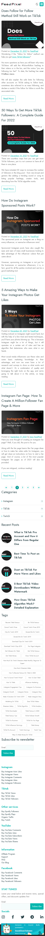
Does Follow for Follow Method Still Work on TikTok (21, 13)
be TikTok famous (33, 622)
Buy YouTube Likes (9, 833)
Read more (8, 98)
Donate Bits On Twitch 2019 (22, 637)
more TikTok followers (21, 57)
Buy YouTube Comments (11, 830)
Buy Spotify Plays (8, 814)
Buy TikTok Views (8, 793)
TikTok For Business (12, 720)
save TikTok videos (33, 701)
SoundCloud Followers (23, 930)
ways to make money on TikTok (22, 735)
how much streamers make (22, 668)
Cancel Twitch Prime (10, 627)
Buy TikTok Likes (8, 796)
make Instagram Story (34, 697)
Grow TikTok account (32, 656)
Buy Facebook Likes (9, 878)
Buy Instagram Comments (11, 777)
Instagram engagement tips (12, 687)
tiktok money (35, 725)
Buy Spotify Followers (10, 811)
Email (3, 747)
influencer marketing (31, 682)
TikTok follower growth (32, 716)
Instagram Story (37, 692)
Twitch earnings (24, 730)
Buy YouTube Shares (9, 841)
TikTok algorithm (22, 706)
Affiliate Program (8, 854)
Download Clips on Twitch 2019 (22, 641)
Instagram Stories (23, 692)
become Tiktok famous (12, 622)
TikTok (6, 508)
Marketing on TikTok (12, 701)
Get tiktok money (11, 656)
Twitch (6, 516)
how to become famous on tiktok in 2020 (22, 673)
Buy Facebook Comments (11, 872)
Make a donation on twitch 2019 (13, 697)
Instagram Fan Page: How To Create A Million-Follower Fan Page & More (22, 400)
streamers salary (8, 706)
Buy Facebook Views (10, 875)
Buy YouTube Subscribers (11, 835)
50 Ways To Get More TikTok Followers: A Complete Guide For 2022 (22, 115)
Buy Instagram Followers (11, 783)
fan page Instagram (34, 646)
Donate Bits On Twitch (32, 632)
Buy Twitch (5, 820)
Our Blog (5, 862)
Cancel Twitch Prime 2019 (32, 627)
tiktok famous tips (11, 716)
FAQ (3, 859)
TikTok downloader (11, 711)
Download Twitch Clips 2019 (13, 646)
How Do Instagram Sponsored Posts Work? (18, 203)
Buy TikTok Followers (9, 798)
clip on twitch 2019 (11, 632)
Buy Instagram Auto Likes (11, 771)
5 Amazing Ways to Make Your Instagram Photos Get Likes (20, 294)
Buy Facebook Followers (11, 881)
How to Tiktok (10, 682)
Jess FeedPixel (36, 436)
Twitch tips (37, 730)
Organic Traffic (7, 817)
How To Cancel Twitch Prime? (13, 678)
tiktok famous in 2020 (32, 711)
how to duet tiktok (34, 678)
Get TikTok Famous (33, 651)
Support (4, 856)
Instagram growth (8, 692)
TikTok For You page (32, 720)
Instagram (8, 501)
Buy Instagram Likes (9, 780)
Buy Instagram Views (9, 774)
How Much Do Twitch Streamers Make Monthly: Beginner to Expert (22, 662)
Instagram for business (33, 687)
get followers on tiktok (12, 651)
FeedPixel (34, 51)
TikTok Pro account (9, 730)
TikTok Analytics (36, 706)
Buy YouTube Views (9, 838)
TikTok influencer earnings (14, 725)
